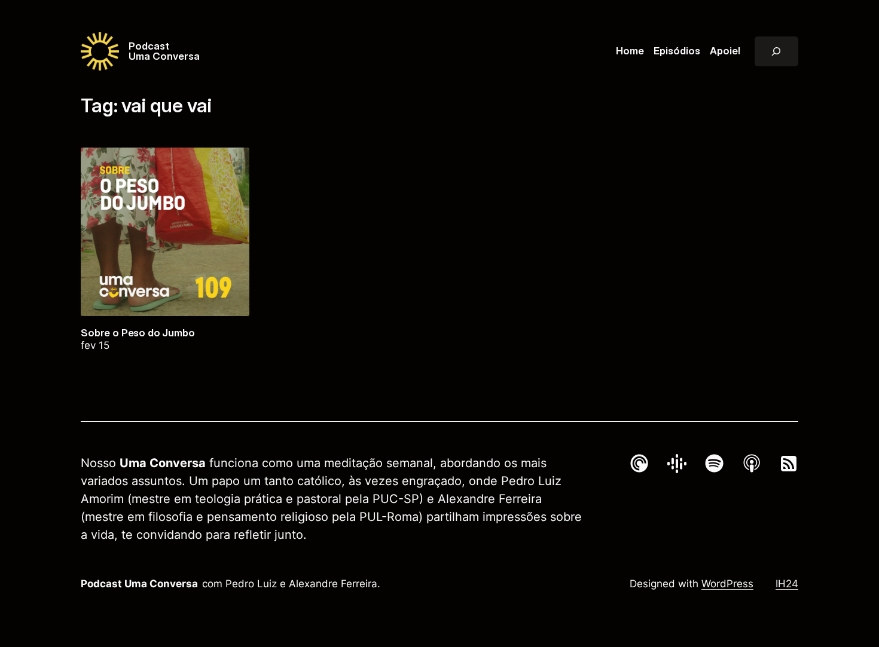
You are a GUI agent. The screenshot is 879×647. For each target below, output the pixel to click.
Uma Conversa (164, 56)
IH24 (787, 584)
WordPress (727, 584)
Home (630, 51)
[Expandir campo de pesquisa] (776, 51)
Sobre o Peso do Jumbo (138, 333)
